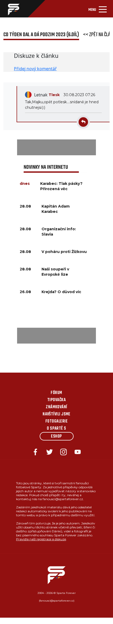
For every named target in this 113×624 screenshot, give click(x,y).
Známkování (56, 407)
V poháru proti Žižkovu (64, 251)
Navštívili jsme (56, 414)
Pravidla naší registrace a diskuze (41, 539)
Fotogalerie (56, 421)
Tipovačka (56, 400)
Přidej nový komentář (35, 69)
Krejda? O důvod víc (61, 291)
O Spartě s (56, 428)
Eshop (56, 436)
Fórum (56, 393)
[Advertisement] (56, 147)
